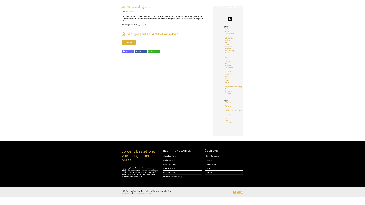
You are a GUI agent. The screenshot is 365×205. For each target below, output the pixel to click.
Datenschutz (137, 193)
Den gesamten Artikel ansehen (152, 34)
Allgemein (228, 102)
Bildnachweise (127, 193)
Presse (227, 114)
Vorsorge (209, 160)
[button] (128, 51)
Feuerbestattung (170, 156)
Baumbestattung (170, 164)
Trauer (208, 168)
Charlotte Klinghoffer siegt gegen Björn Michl (229, 77)
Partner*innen (211, 164)
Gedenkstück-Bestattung (173, 177)
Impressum (147, 193)
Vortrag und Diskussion (228, 120)
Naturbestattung (170, 172)
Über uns (209, 172)
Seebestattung (169, 168)
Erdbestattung (169, 160)
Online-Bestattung (212, 156)
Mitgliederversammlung (228, 110)
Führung (228, 106)
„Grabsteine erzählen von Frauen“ (229, 41)
